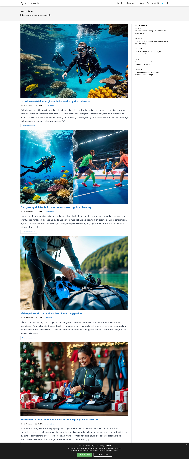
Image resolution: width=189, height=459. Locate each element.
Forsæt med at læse (28, 126)
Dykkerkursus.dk (29, 3)
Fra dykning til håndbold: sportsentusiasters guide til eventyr (151, 42)
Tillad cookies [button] (85, 454)
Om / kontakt (153, 3)
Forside (120, 3)
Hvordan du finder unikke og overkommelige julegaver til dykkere (151, 63)
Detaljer (115, 450)
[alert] (94, 451)
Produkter (131, 3)
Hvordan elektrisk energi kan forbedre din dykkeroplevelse (150, 32)
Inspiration (49, 105)
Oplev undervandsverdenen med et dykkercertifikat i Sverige (148, 73)
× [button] (187, 445)
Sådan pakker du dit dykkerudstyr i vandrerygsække (148, 52)
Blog (141, 3)
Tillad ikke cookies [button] (102, 454)
